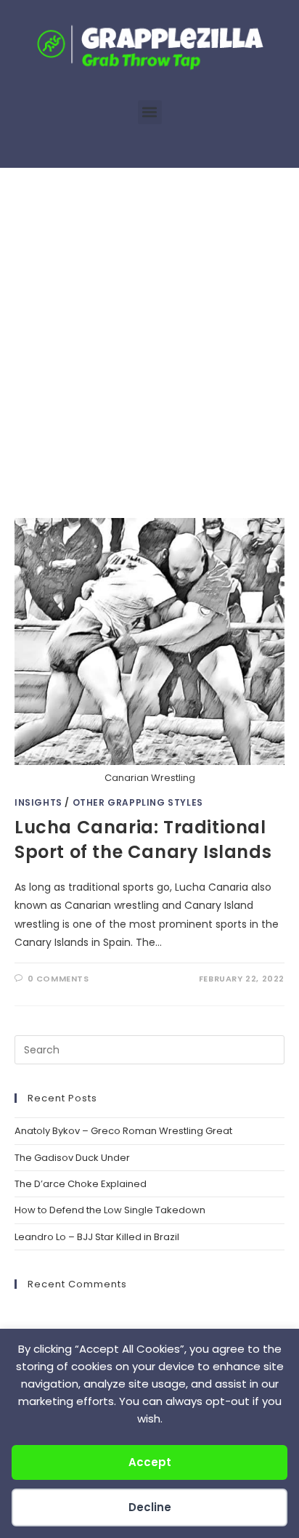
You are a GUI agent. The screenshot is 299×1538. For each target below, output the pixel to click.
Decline (149, 1507)
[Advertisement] (149, 324)
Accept (149, 1462)
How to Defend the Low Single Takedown (110, 1210)
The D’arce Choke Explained (81, 1184)
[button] (150, 112)
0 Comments (58, 978)
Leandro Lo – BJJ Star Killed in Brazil (97, 1237)
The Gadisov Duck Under (72, 1158)
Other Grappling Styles (138, 802)
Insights (38, 802)
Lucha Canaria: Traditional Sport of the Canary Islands (143, 839)
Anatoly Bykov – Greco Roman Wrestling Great (123, 1131)
